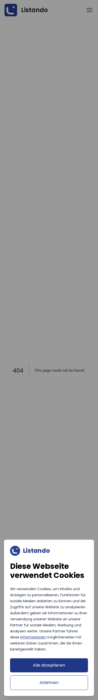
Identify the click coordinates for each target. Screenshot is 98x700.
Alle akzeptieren (49, 665)
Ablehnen (49, 682)
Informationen (33, 637)
